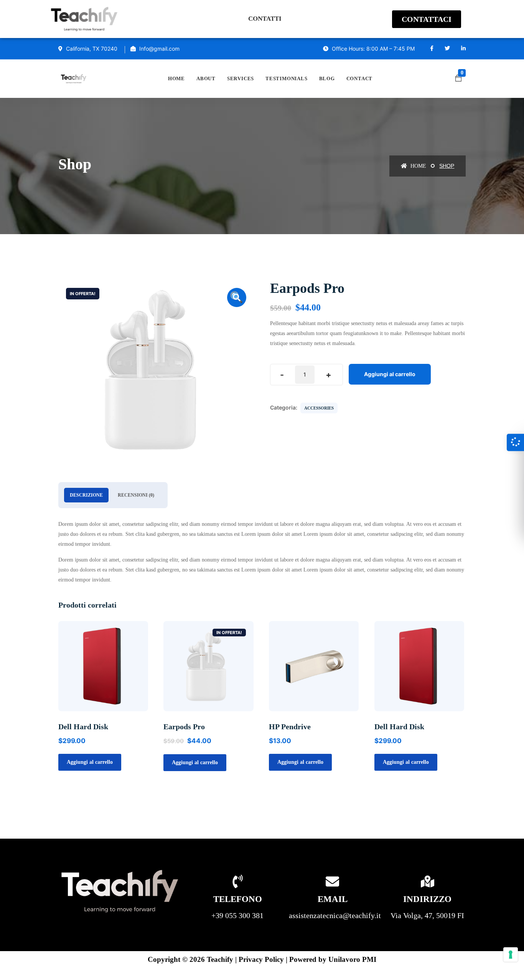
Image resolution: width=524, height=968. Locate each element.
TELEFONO (237, 899)
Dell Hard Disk (83, 726)
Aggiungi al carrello (389, 374)
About (206, 78)
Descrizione (86, 495)
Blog (327, 78)
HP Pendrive (290, 726)
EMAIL (333, 899)
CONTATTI (265, 18)
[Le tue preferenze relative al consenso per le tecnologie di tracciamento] (510, 954)
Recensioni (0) (136, 495)
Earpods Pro (184, 726)
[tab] (86, 495)
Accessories (319, 408)
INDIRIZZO (427, 899)
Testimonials (286, 78)
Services (240, 78)
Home (176, 78)
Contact (359, 78)
